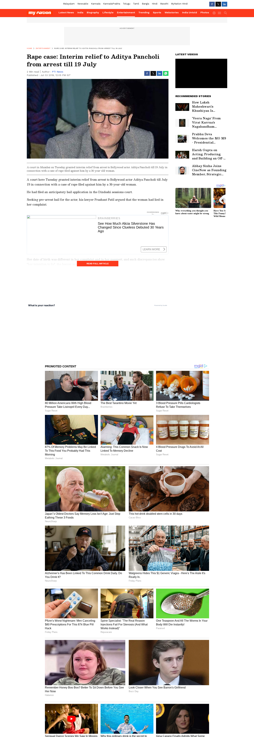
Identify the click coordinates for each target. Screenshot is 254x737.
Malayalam (69, 3)
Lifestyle (108, 12)
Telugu (126, 3)
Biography (93, 12)
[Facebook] (212, 4)
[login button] (215, 13)
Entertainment (126, 12)
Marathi (164, 3)
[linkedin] (224, 4)
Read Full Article (98, 263)
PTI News (57, 71)
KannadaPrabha (111, 3)
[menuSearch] (225, 13)
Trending (143, 12)
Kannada (95, 3)
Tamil (136, 3)
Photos (204, 12)
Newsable (82, 3)
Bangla (145, 3)
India (80, 12)
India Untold (189, 12)
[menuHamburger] (219, 12)
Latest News (66, 12)
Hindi (154, 3)
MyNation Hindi (179, 3)
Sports (157, 12)
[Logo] (41, 13)
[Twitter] (218, 4)
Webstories (172, 12)
